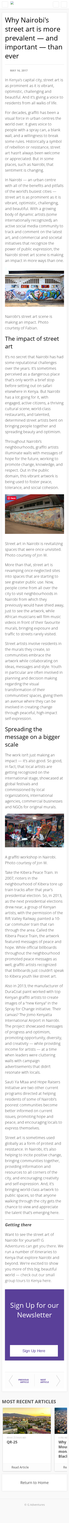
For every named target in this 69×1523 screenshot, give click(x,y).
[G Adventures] (12, 4)
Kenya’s (15, 79)
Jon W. (42, 555)
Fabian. (31, 328)
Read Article (20, 1467)
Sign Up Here (33, 1351)
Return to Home (34, 1482)
